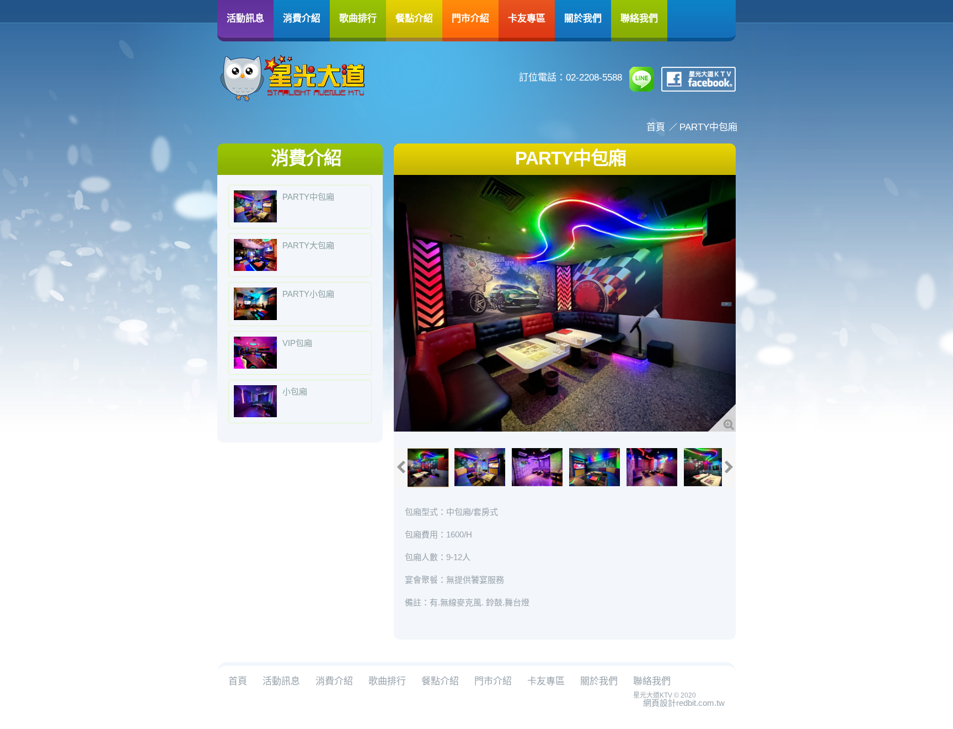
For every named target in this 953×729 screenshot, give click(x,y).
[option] (565, 303)
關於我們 (583, 18)
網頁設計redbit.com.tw (684, 702)
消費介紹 (301, 18)
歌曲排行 (358, 18)
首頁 (655, 127)
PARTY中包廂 (708, 127)
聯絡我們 (639, 18)
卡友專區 (526, 18)
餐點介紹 (414, 18)
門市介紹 (470, 18)
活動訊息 (245, 18)
